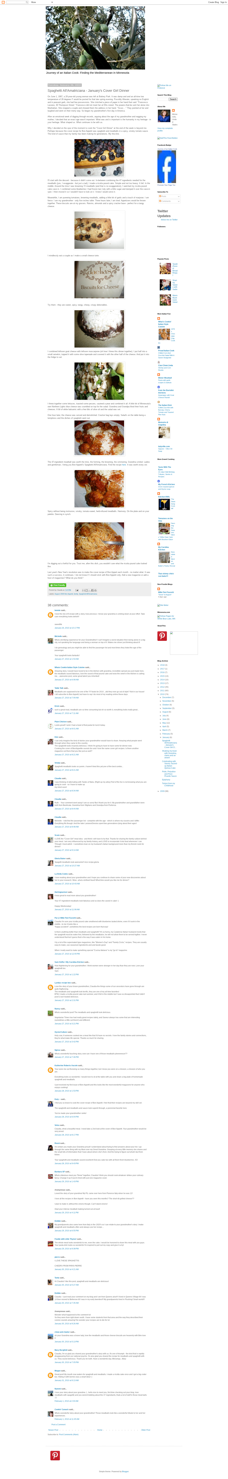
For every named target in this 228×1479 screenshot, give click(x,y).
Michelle (58, 636)
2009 (162, 791)
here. (124, 465)
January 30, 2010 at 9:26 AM (67, 1324)
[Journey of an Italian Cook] (166, 182)
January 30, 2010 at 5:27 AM (67, 1285)
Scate (57, 835)
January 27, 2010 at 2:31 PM (67, 1000)
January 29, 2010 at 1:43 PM (67, 1181)
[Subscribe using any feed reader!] (167, 138)
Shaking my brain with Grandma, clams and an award (169, 754)
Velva (57, 1125)
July (164, 716)
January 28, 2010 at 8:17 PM (67, 1135)
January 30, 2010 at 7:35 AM (67, 1303)
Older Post (145, 1430)
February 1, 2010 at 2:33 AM (66, 1401)
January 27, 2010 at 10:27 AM (67, 866)
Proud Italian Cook (166, 351)
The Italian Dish (165, 405)
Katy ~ (57, 1099)
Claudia (58, 778)
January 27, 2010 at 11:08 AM (67, 909)
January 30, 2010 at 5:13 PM (67, 1342)
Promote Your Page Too (166, 185)
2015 (162, 676)
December (167, 697)
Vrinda (57, 763)
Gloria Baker (60, 858)
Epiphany (166, 780)
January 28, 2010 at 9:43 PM (67, 1163)
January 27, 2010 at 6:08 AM (67, 680)
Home (99, 1430)
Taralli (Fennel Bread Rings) (175, 269)
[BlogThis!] (86, 590)
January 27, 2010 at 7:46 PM (67, 1057)
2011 (162, 691)
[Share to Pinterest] (95, 590)
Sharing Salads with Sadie (174, 284)
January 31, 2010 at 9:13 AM (67, 1380)
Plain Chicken (61, 722)
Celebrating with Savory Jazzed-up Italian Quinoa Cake (169, 764)
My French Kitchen (166, 484)
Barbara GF (60, 1172)
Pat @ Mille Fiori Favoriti (65, 918)
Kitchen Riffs (164, 497)
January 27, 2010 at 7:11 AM (66, 713)
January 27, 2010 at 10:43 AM (67, 884)
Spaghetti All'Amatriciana (88, 594)
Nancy (57, 1009)
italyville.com (164, 446)
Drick (57, 706)
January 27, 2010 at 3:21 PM (67, 1024)
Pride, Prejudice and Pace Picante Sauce (169, 774)
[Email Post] (77, 590)
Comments (166, 201)
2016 (162, 672)
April (164, 726)
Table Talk (59, 688)
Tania (57, 1278)
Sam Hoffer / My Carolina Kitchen (69, 962)
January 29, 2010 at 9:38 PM (67, 1249)
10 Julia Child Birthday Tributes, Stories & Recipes (166, 474)
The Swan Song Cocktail (173, 503)
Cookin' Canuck (62, 1409)
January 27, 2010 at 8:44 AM (67, 809)
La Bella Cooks (61, 874)
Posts (163, 196)
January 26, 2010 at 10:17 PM (67, 628)
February (166, 734)
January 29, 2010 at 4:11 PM (66, 1213)
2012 (162, 687)
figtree (57, 1050)
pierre (57, 1257)
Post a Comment (58, 1424)
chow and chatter (62, 1332)
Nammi (58, 1389)
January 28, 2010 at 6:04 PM (67, 1117)
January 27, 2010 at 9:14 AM (67, 850)
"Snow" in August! (164, 595)
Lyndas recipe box (63, 983)
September (167, 708)
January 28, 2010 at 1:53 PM (67, 1091)
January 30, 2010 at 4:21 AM (67, 1269)
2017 (162, 669)
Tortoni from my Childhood (168, 784)
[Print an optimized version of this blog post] (57, 586)
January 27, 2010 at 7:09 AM (67, 698)
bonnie (57, 610)
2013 (162, 683)
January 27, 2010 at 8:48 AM (67, 827)
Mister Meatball (165, 378)
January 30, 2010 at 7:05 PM (67, 1362)
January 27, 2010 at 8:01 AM (67, 729)
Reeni (57, 1143)
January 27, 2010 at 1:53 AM (67, 659)
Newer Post (53, 1430)
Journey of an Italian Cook (167, 149)
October (166, 705)
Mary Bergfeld (61, 1350)
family (76, 594)
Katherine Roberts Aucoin (66, 1065)
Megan (57, 1371)
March (165, 730)
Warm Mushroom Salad (174, 298)
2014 (162, 680)
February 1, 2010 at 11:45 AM (67, 1419)
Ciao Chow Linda (165, 365)
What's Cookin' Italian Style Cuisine (164, 324)
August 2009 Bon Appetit (64, 594)
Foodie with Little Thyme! (65, 1239)
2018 (162, 665)
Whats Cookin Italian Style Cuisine (70, 667)
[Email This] (83, 590)
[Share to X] (89, 590)
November (167, 701)
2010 (162, 694)
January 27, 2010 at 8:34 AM (67, 791)
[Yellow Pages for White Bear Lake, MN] (167, 619)
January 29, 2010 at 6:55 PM (67, 1231)
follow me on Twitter (169, 220)
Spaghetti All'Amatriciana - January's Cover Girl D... (169, 744)
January (166, 737)
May (164, 723)
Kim (56, 737)
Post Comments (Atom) (68, 1434)
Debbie (58, 1221)
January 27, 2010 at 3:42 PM (67, 1042)
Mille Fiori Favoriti (166, 592)
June (164, 719)
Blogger (125, 1471)
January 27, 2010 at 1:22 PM (67, 974)
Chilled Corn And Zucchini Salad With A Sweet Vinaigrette (166, 355)
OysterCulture (61, 1032)
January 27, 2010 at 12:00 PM (67, 954)
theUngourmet (61, 892)
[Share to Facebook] (92, 590)
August (165, 712)
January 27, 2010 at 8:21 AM (67, 755)
